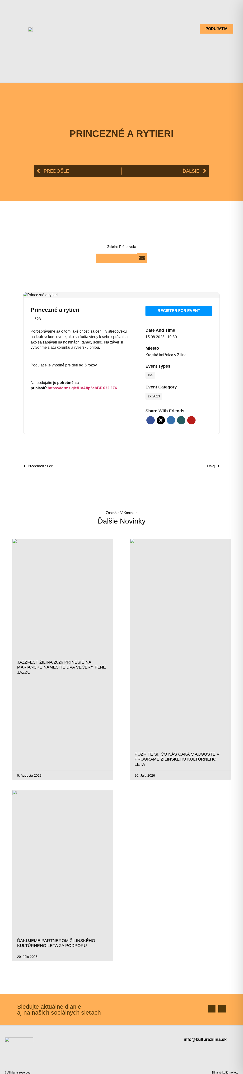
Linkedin (171, 420)
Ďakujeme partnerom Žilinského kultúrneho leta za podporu (56, 943)
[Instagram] (222, 1008)
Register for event (179, 311)
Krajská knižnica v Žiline (166, 355)
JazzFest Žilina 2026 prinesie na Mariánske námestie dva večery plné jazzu (61, 667)
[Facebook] (211, 1008)
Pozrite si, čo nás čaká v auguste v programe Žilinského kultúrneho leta (177, 759)
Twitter (161, 420)
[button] (123, 28)
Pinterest (191, 420)
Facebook (150, 420)
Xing (181, 420)
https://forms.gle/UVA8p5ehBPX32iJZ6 (82, 388)
